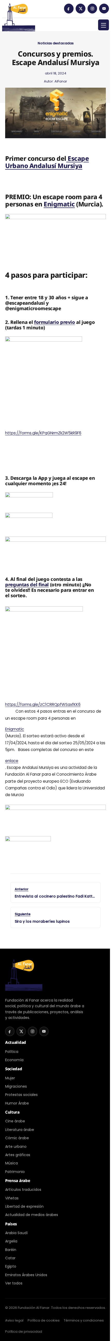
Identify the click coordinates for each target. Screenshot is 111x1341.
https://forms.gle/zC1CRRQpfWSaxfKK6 (43, 704)
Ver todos (13, 1283)
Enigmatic (59, 204)
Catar (10, 1258)
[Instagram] (92, 8)
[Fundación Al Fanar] (18, 10)
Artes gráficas (17, 1154)
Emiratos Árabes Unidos (26, 1274)
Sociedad (13, 1068)
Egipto (10, 1266)
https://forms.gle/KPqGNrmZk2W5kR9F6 (43, 433)
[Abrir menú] (103, 24)
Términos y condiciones (84, 1320)
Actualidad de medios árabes (31, 1214)
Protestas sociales (21, 1094)
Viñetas (12, 1198)
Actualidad (15, 1042)
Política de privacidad (23, 1331)
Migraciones (16, 1086)
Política (11, 1051)
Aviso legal (14, 1320)
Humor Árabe (17, 1103)
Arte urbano (16, 1146)
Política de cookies (44, 1320)
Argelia (11, 1241)
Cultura (12, 1112)
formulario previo (54, 322)
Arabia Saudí (16, 1232)
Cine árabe (15, 1121)
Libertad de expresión (24, 1206)
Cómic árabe (17, 1138)
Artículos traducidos (23, 1189)
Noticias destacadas (56, 43)
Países (11, 1223)
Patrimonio (15, 1171)
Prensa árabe (17, 1180)
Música (11, 1163)
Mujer (10, 1078)
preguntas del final (27, 584)
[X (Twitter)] (80, 8)
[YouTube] (104, 8)
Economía (14, 1059)
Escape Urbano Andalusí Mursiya (47, 162)
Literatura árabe (19, 1129)
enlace (11, 760)
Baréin (10, 1249)
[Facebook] (69, 8)
